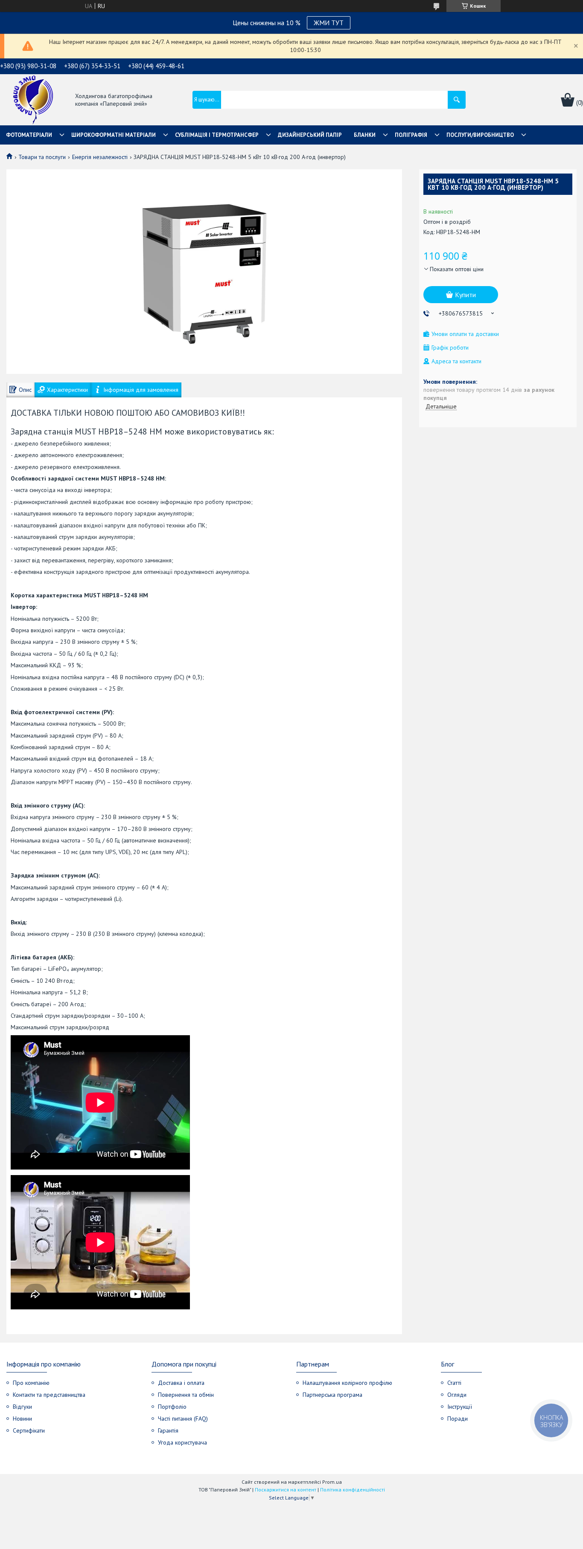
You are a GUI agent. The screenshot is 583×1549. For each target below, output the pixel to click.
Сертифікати (29, 1430)
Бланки (365, 135)
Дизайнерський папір (310, 135)
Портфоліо (172, 1406)
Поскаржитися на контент (285, 1489)
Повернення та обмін (186, 1394)
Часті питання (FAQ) (183, 1418)
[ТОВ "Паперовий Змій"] (33, 100)
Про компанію (31, 1383)
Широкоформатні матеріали (113, 135)
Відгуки (22, 1406)
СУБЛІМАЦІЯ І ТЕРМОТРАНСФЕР (217, 135)
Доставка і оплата (181, 1383)
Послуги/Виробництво (480, 135)
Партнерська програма (332, 1394)
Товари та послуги (42, 157)
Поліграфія (411, 135)
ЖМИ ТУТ (329, 22)
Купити (465, 294)
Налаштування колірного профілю (347, 1383)
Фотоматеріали (29, 135)
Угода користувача (182, 1442)
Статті (454, 1383)
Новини (22, 1418)
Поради (457, 1418)
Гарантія (168, 1430)
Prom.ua (332, 1482)
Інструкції (459, 1406)
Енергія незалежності (100, 157)
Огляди (456, 1394)
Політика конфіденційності (352, 1489)
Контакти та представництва (49, 1394)
